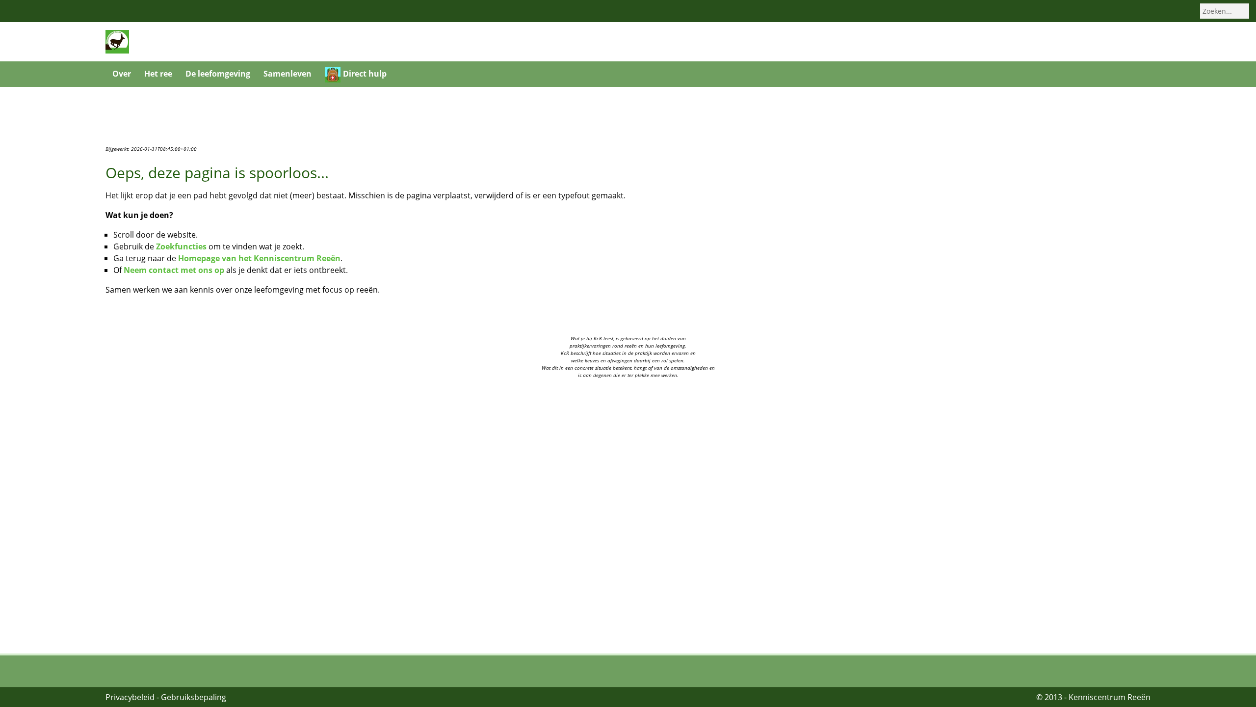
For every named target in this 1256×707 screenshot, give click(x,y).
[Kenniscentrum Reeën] (117, 41)
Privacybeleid (130, 697)
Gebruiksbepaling (193, 697)
